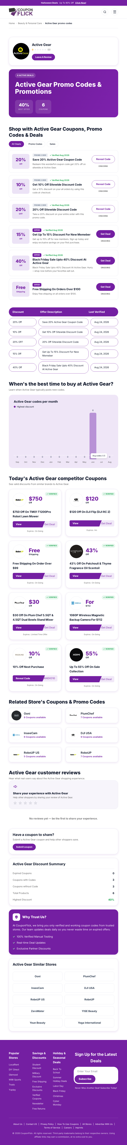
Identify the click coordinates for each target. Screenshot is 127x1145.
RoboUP (89, 999)
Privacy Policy (47, 1124)
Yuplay (12, 1089)
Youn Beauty (37, 1022)
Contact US (31, 1124)
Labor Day (58, 1086)
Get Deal (105, 233)
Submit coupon (24, 847)
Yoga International (89, 1022)
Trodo (12, 1084)
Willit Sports (15, 1079)
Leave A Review (43, 57)
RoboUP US (38, 999)
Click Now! (80, 3)
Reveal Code (103, 159)
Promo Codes (35, 144)
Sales (52, 144)
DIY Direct (14, 1069)
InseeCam (37, 988)
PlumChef (89, 976)
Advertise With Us (104, 1124)
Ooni (38, 976)
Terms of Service (52, 1127)
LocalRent (14, 1064)
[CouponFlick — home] (21, 12)
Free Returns (38, 1108)
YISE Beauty (89, 1011)
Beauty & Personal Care (30, 23)
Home (12, 23)
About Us (17, 1124)
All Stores (87, 1124)
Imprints (79, 1127)
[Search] (104, 12)
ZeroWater (37, 1011)
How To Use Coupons (68, 1124)
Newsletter (37, 1103)
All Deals (16, 144)
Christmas (58, 1096)
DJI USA (89, 988)
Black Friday (59, 1091)
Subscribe (85, 1078)
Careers (68, 1127)
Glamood (13, 1074)
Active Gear (41, 45)
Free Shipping (39, 1081)
